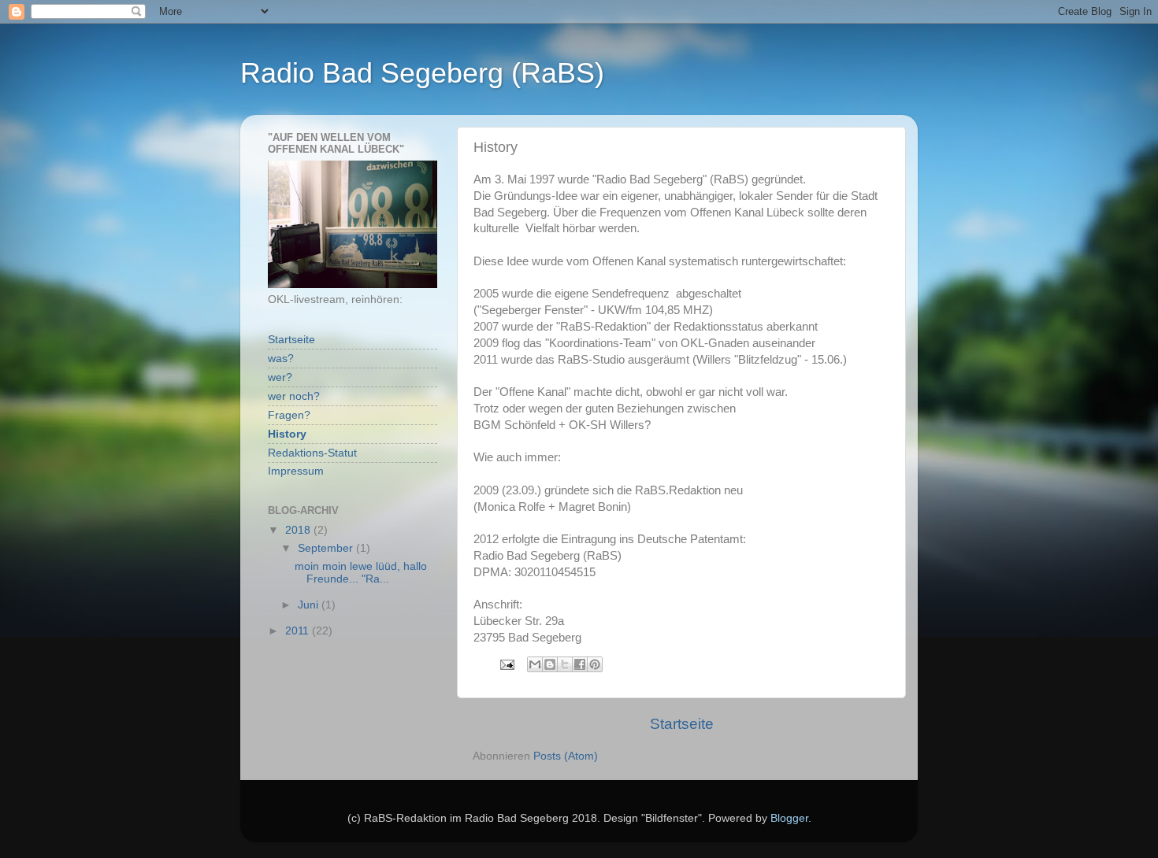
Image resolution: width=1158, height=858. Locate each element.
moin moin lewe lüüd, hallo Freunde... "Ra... (361, 572)
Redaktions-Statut (312, 453)
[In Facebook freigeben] (580, 664)
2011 (298, 631)
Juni (309, 605)
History (287, 434)
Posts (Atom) (565, 756)
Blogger (789, 818)
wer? (280, 377)
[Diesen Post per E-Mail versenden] (535, 664)
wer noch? (294, 396)
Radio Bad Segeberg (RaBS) (422, 73)
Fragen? (289, 415)
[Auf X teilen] (565, 664)
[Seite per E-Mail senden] (506, 664)
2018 (299, 530)
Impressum (296, 471)
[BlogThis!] (550, 664)
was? (281, 358)
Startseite (682, 724)
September (327, 548)
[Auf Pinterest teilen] (595, 664)
